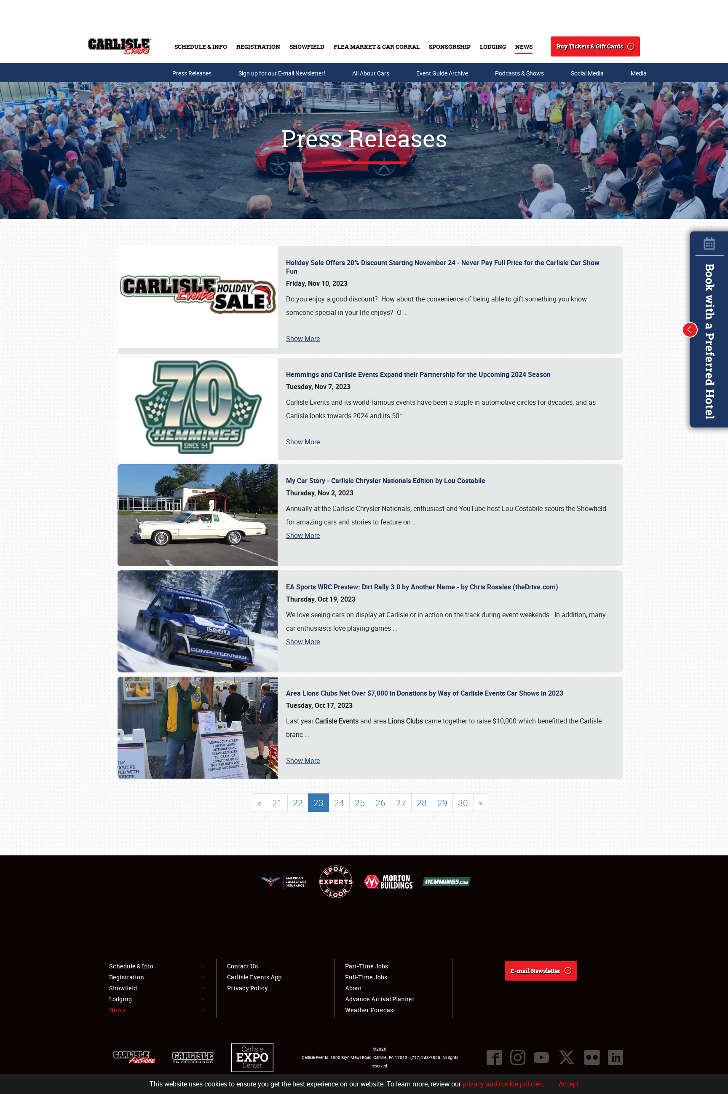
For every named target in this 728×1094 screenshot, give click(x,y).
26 (380, 803)
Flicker (592, 1057)
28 (422, 803)
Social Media (587, 73)
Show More (303, 338)
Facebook (494, 1057)
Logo (120, 46)
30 (463, 803)
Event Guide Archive (442, 73)
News (524, 47)
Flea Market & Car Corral (377, 47)
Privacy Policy (247, 988)
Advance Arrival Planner (380, 999)
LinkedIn (615, 1057)
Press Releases (191, 73)
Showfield (306, 47)
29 (442, 803)
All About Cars (370, 73)
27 (401, 803)
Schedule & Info (200, 47)
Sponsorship (450, 47)
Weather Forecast (370, 1010)
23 (318, 803)
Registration (258, 47)
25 (360, 803)
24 (339, 803)
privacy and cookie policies (503, 1084)
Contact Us (242, 966)
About (353, 988)
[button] (690, 330)
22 (298, 803)
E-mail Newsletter (535, 971)
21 (277, 803)
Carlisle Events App (254, 977)
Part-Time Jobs (366, 966)
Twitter (566, 1057)
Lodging (493, 47)
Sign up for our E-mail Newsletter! (281, 73)
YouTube (541, 1057)
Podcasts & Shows (519, 73)
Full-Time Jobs (366, 977)
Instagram (517, 1057)
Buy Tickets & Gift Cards (590, 46)
